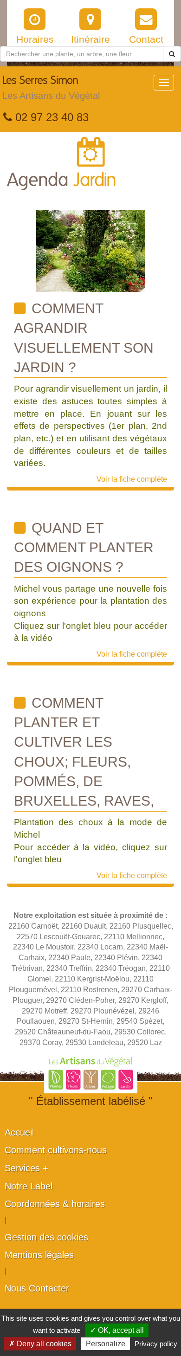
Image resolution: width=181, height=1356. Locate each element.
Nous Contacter (37, 1288)
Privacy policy (156, 1344)
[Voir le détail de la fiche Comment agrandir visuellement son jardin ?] (90, 250)
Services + (26, 1168)
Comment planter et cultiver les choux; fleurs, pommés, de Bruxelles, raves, (84, 751)
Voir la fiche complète (132, 479)
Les (51, 88)
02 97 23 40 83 (50, 117)
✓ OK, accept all (117, 1330)
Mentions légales (39, 1255)
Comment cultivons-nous (56, 1150)
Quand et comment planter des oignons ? (84, 547)
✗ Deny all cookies (40, 1344)
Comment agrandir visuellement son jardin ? (84, 338)
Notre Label (28, 1186)
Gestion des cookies (46, 1237)
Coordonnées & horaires (55, 1204)
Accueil (19, 1132)
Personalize (105, 1344)
